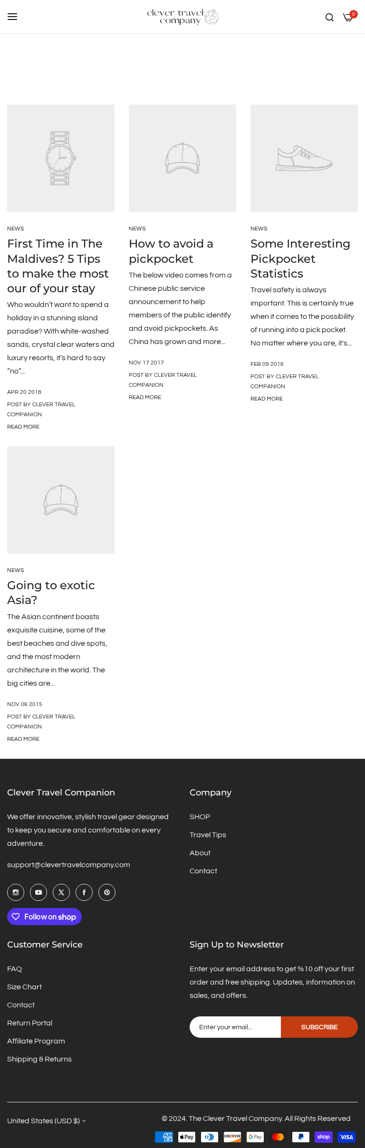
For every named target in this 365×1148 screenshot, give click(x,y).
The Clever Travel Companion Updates (175, 80)
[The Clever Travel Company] (182, 16)
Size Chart (24, 987)
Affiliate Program (36, 1041)
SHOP (200, 817)
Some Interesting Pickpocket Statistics (300, 258)
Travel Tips (208, 835)
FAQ (14, 969)
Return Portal (29, 1023)
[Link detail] (15, 892)
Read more (23, 427)
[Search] (330, 16)
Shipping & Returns (39, 1059)
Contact (203, 871)
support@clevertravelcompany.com (68, 865)
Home (102, 80)
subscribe (319, 1027)
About (200, 853)
